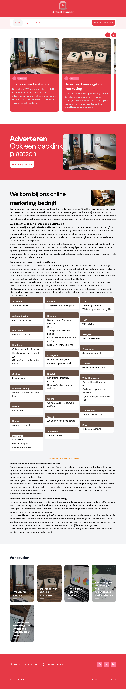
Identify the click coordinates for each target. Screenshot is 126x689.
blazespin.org (18, 377)
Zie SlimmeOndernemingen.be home (25, 360)
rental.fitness (18, 410)
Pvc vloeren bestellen (30, 84)
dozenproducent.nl (91, 352)
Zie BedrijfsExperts (91, 305)
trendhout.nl (88, 323)
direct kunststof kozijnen (94, 367)
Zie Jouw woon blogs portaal (61, 420)
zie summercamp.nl (92, 414)
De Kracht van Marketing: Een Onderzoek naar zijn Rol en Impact (21, 629)
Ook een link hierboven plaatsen (63, 458)
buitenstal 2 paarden (22, 443)
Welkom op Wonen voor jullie (96, 309)
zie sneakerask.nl (55, 435)
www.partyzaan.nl (21, 425)
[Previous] (107, 34)
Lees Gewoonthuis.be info (60, 344)
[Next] (113, 34)
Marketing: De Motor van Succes (75, 591)
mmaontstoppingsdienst (59, 363)
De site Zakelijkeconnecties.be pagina (58, 330)
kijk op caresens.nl (91, 428)
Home (18, 22)
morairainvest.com (91, 338)
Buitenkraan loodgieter (58, 359)
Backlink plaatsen (22, 164)
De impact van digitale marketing (83, 86)
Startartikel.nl (18, 439)
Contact (36, 22)
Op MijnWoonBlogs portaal (25, 352)
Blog (26, 22)
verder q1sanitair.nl (21, 334)
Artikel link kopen (20, 305)
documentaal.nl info (22, 319)
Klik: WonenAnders (21, 447)
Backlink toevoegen (103, 22)
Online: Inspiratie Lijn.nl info (25, 349)
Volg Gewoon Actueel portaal (61, 305)
